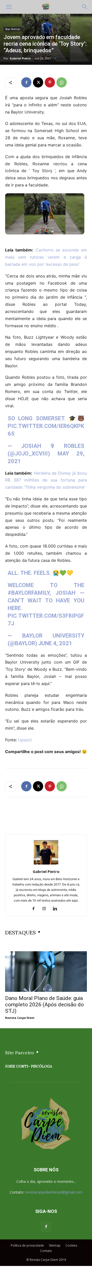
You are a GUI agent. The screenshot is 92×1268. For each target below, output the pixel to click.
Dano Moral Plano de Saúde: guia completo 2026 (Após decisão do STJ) (44, 1004)
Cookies (71, 1245)
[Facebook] (26, 82)
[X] (38, 82)
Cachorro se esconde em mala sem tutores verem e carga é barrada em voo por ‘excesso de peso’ (46, 257)
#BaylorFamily (29, 593)
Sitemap (55, 1245)
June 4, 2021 (55, 643)
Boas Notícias (12, 29)
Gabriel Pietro (20, 58)
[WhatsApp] (61, 82)
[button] (9, 7)
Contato (46, 1251)
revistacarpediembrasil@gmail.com (54, 1192)
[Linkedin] (57, 909)
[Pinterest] (50, 82)
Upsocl (25, 739)
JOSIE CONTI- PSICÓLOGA (28, 1066)
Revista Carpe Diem (19, 1018)
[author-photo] (46, 864)
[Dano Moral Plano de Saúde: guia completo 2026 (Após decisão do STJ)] (46, 971)
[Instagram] (46, 909)
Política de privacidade (27, 1245)
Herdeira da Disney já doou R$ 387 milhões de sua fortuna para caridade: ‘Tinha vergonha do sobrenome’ (46, 480)
